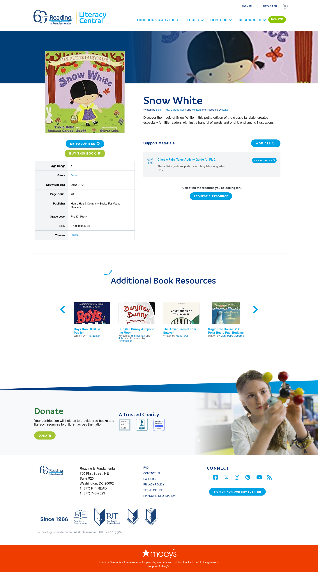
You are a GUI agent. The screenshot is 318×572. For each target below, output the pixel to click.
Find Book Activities (157, 19)
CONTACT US (152, 473)
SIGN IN (246, 6)
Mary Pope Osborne (232, 335)
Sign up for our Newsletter (237, 491)
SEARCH (285, 6)
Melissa (196, 109)
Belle (159, 109)
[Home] (55, 11)
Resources (250, 19)
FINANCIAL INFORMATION (159, 496)
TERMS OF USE (154, 490)
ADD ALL (264, 143)
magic (74, 234)
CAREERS (149, 479)
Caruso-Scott (178, 109)
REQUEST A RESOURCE (211, 196)
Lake (225, 109)
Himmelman (138, 335)
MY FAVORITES (83, 143)
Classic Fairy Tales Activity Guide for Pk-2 (186, 159)
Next (255, 309)
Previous (62, 309)
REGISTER (270, 6)
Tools (193, 19)
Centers (218, 19)
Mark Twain (182, 335)
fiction (74, 175)
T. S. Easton (93, 335)
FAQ (146, 467)
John (121, 338)
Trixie (166, 109)
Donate (45, 435)
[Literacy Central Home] (92, 11)
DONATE (277, 19)
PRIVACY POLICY (153, 484)
